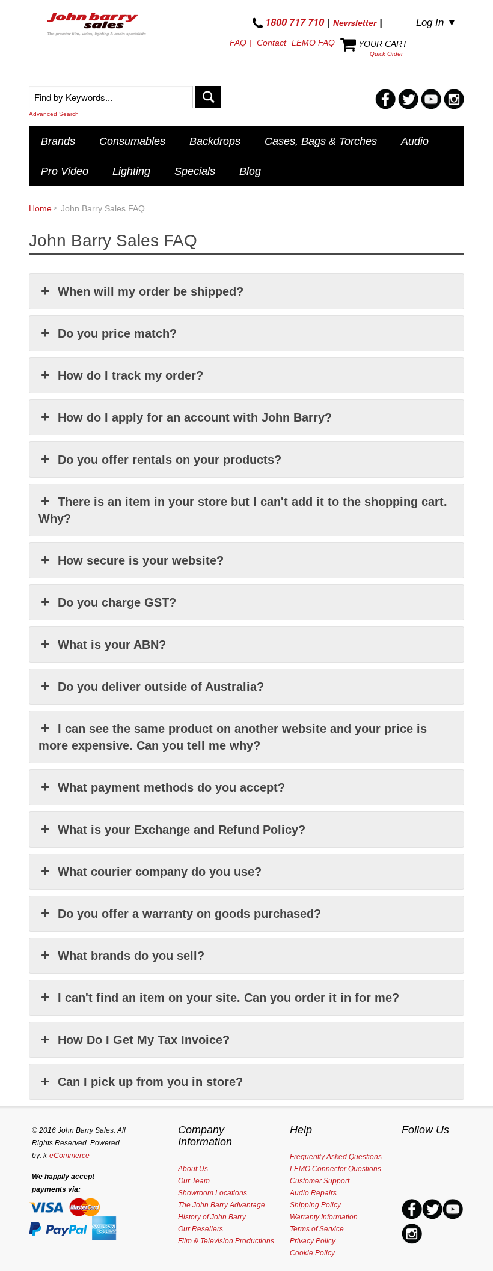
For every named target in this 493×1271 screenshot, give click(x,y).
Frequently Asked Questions (336, 1157)
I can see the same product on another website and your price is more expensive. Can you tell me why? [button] (232, 737)
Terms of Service (317, 1229)
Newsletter (354, 23)
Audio (415, 141)
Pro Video (64, 171)
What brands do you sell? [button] (131, 955)
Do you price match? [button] (117, 333)
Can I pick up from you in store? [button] (150, 1081)
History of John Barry (212, 1217)
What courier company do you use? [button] (160, 871)
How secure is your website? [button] (141, 560)
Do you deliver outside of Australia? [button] (161, 686)
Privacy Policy (312, 1241)
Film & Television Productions (226, 1241)
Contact (271, 42)
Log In (436, 22)
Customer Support (319, 1181)
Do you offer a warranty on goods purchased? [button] (189, 913)
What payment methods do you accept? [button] (171, 787)
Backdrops (214, 141)
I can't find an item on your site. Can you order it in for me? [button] (228, 997)
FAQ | (240, 42)
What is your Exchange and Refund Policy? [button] (181, 829)
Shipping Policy (315, 1205)
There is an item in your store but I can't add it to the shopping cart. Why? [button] (242, 510)
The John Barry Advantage (221, 1205)
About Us (193, 1169)
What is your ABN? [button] (112, 644)
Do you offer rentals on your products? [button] (169, 459)
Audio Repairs (313, 1193)
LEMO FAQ (313, 42)
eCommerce (69, 1155)
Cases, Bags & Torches (321, 141)
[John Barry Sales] (97, 25)
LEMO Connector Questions (335, 1169)
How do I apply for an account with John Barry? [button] (195, 417)
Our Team (194, 1181)
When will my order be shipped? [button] (150, 291)
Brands (58, 141)
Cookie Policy (312, 1253)
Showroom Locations (212, 1193)
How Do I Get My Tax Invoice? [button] (144, 1039)
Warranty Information (324, 1217)
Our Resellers (200, 1229)
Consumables (132, 141)
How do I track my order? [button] (130, 375)
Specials (194, 171)
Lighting (131, 171)
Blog (250, 171)
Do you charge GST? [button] (117, 602)
